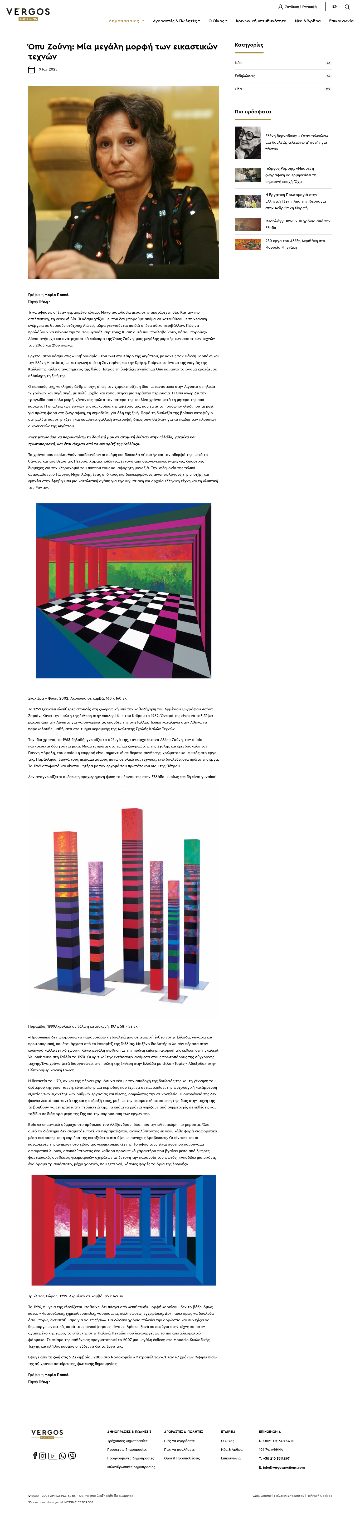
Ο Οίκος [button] (216, 21)
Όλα (238, 89)
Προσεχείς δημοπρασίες (127, 1450)
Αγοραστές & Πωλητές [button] (175, 21)
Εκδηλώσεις (245, 76)
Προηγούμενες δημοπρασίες (130, 1458)
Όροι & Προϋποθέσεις (182, 1458)
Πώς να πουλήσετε (179, 1450)
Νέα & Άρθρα (308, 21)
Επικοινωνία (341, 21)
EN (335, 6)
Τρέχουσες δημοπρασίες (127, 1441)
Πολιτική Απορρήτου (289, 1496)
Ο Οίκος (227, 1441)
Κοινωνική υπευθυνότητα (261, 21)
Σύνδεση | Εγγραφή (300, 7)
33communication (41, 1502)
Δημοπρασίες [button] (124, 21)
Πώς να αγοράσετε (179, 1441)
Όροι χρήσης (262, 1496)
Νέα (238, 63)
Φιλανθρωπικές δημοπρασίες (131, 1467)
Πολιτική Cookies (319, 1496)
